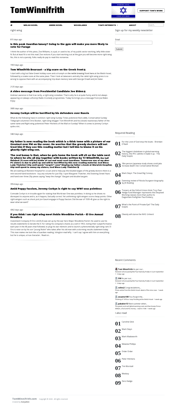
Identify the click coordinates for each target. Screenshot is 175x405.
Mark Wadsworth (129, 336)
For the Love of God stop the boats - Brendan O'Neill (142, 142)
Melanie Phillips (129, 344)
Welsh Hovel (30, 25)
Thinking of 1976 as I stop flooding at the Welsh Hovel (134, 299)
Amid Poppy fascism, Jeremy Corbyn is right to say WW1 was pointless (56, 188)
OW (119, 278)
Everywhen (25, 402)
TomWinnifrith (35, 10)
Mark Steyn (127, 329)
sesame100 (123, 296)
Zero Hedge (127, 381)
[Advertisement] (133, 92)
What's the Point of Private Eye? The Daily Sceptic (140, 205)
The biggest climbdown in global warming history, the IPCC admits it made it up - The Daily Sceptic (141, 153)
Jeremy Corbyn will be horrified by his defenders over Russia (49, 113)
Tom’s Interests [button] (107, 25)
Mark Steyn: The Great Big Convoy (137, 173)
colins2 (121, 287)
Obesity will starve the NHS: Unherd (138, 214)
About (132, 25)
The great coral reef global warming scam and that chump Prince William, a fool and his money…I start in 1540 (138, 307)
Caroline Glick (128, 321)
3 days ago (121, 274)
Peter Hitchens (128, 359)
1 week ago (158, 299)
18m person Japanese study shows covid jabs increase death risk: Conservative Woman (142, 164)
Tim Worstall (127, 366)
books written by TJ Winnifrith (79, 157)
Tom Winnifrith (125, 269)
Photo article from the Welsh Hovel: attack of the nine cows (136, 290)
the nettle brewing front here (81, 73)
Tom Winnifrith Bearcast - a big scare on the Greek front (46, 69)
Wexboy (125, 373)
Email (117, 39)
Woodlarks (80, 25)
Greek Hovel (55, 25)
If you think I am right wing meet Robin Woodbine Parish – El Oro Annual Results (56, 216)
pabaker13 (123, 303)
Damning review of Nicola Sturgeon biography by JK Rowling (142, 181)
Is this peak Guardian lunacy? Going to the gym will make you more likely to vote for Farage (59, 45)
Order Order (127, 351)
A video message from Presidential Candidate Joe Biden (46, 91)
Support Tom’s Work (151, 11)
